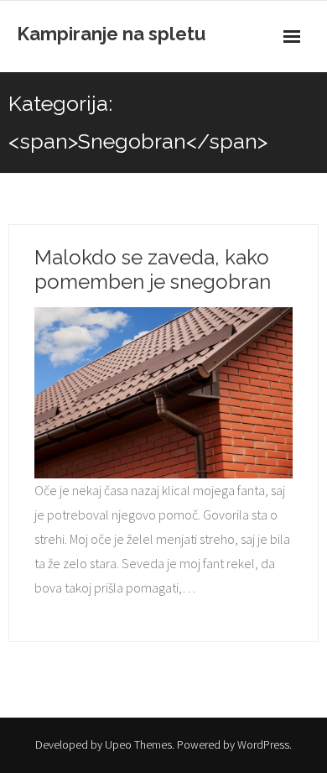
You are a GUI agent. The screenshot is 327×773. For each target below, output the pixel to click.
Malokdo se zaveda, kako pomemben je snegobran (152, 269)
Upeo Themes (138, 744)
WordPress (263, 744)
